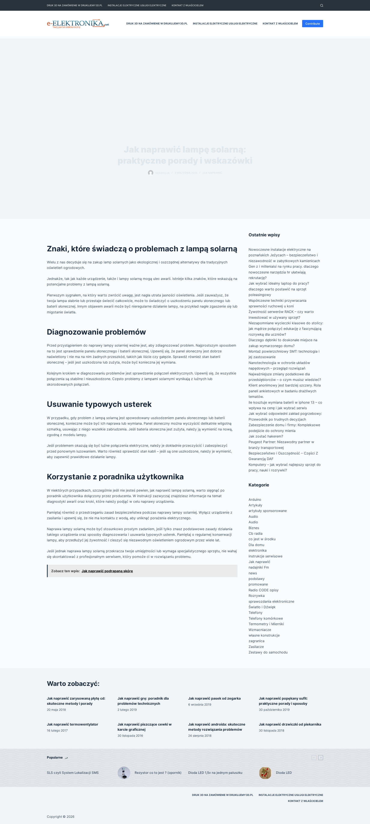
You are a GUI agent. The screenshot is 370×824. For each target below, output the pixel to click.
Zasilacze (256, 646)
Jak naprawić (212, 172)
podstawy (257, 578)
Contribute (312, 23)
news (253, 573)
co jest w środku (262, 539)
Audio (253, 516)
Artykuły (255, 505)
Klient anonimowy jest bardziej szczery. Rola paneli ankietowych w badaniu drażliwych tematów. (285, 391)
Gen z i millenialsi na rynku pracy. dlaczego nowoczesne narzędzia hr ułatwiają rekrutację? (284, 272)
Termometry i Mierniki (266, 624)
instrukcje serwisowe (265, 556)
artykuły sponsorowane (268, 511)
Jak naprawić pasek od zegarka (214, 698)
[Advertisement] (185, 69)
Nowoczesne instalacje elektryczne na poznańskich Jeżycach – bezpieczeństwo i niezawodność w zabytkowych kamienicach (284, 255)
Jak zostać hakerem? (266, 436)
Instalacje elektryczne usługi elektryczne (137, 5)
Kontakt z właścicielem (187, 5)
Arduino (255, 499)
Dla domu (256, 545)
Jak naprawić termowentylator (72, 724)
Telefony (256, 612)
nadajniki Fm (259, 567)
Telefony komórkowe (266, 618)
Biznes (254, 528)
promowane (258, 584)
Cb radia (256, 533)
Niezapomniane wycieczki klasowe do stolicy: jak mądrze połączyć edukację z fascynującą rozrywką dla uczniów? (286, 329)
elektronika (258, 550)
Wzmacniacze (260, 630)
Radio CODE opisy (264, 590)
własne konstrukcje (264, 635)
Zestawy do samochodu (268, 652)
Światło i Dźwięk (262, 607)
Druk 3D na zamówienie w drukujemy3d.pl (74, 5)
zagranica (256, 641)
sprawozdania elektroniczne (271, 601)
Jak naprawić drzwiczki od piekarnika (290, 724)
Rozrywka (257, 595)
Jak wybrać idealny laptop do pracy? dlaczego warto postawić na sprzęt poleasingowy (279, 289)
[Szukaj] (321, 5)
